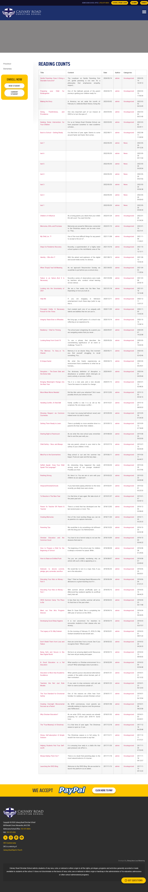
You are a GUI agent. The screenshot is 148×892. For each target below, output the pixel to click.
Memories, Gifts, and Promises (51, 226)
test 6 (42, 153)
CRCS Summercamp (9, 842)
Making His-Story (46, 101)
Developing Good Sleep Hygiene (51, 621)
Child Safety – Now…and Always (51, 444)
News (126, 143)
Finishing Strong (45, 475)
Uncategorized (129, 78)
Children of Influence (47, 216)
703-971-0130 (11, 832)
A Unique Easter (45, 361)
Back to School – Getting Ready (51, 133)
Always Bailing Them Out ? (49, 756)
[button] (144, 12)
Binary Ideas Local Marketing (136, 860)
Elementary (7, 69)
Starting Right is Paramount (50, 434)
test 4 (42, 174)
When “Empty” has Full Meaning (51, 268)
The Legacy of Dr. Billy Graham (51, 631)
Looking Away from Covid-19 (50, 340)
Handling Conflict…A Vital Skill (50, 403)
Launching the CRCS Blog (49, 766)
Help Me (43, 299)
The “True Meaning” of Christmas (52, 725)
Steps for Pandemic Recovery (50, 247)
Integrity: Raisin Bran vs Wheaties (51, 320)
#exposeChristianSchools (49, 486)
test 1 (42, 205)
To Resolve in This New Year (50, 496)
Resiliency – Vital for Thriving (50, 330)
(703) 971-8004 (104, 2)
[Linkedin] (16, 837)
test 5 (42, 164)
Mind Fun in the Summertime (50, 455)
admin (117, 78)
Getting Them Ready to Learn (50, 423)
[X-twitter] (5, 837)
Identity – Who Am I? (47, 257)
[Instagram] (11, 837)
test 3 (42, 184)
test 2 (42, 195)
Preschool (7, 64)
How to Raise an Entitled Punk (50, 559)
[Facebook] (22, 837)
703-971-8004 (26, 828)
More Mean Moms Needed (49, 392)
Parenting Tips (45, 527)
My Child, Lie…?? (45, 236)
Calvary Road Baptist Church (12, 849)
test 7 (42, 143)
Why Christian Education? (49, 714)
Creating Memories (47, 517)
